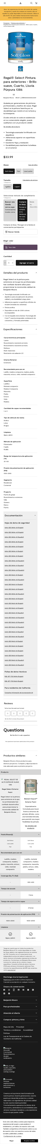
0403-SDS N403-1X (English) (14, 575)
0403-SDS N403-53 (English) (14, 651)
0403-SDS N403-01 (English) (14, 584)
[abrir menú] (4, 3)
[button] (31, 3)
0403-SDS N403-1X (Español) (14, 613)
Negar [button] (12, 1141)
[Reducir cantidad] (5, 262)
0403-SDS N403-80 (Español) (14, 636)
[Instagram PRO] (14, 990)
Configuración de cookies (12, 1136)
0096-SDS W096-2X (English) (14, 546)
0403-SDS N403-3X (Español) (14, 627)
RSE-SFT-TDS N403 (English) (14, 681)
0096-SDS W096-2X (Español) (14, 561)
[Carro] (36, 3)
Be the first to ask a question (20, 735)
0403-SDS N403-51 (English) (14, 641)
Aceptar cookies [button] (29, 1141)
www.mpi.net (11, 970)
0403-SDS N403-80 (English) (14, 603)
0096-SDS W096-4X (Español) (14, 570)
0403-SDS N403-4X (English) (14, 608)
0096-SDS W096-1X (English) (14, 556)
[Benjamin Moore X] (28, 990)
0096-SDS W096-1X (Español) (14, 537)
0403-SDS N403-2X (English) (14, 589)
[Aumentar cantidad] (12, 262)
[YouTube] (18, 990)
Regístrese (7, 980)
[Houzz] (33, 990)
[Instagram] (9, 990)
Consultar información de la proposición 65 (19, 692)
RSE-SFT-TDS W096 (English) (14, 676)
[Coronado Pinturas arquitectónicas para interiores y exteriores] (13, 1083)
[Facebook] (4, 990)
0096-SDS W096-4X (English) (14, 532)
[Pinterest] (23, 990)
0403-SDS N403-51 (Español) (14, 655)
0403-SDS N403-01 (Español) (14, 632)
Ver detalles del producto (11, 127)
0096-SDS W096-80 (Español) (14, 594)
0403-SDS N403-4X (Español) (14, 617)
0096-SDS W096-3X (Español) (14, 580)
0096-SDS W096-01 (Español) (14, 565)
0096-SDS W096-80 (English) (14, 542)
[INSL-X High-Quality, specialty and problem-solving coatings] (13, 1068)
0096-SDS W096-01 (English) (14, 551)
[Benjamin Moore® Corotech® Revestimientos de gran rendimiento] (13, 1053)
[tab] (20, 69)
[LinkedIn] (4, 994)
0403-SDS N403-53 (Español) (14, 665)
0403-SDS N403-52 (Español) (14, 660)
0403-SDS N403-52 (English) (14, 646)
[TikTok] (9, 994)
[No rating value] (8, 94)
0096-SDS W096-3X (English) (14, 527)
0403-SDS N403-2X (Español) (14, 622)
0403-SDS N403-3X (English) (14, 598)
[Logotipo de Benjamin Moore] (20, 3)
